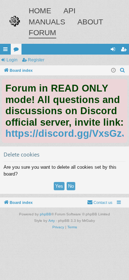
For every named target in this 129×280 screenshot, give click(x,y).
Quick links (7, 51)
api (69, 10)
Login (12, 59)
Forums (18, 51)
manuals (47, 22)
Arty (51, 221)
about (90, 22)
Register (36, 59)
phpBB (45, 214)
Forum (42, 32)
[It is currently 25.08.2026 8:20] (113, 70)
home (40, 10)
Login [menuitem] (114, 51)
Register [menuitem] (125, 51)
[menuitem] (122, 70)
